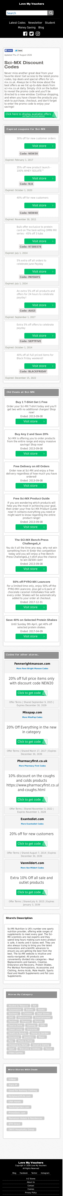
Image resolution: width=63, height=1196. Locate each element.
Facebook (24, 1173)
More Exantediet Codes (32, 824)
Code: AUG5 (27, 310)
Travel (48, 1048)
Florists (38, 1021)
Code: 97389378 (30, 246)
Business (13, 1013)
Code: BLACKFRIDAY (33, 371)
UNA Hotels (15, 1101)
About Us (31, 1182)
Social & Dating (41, 1045)
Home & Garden (39, 1033)
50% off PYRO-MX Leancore (31, 581)
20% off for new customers (32, 834)
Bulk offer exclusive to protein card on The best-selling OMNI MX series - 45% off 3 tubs (37, 230)
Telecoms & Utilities (29, 1048)
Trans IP (13, 1085)
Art (34, 1005)
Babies (29, 1009)
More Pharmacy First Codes (32, 766)
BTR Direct (14, 1124)
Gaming (31, 1025)
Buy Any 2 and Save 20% (31, 434)
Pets (11, 1041)
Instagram (45, 1173)
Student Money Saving (36, 25)
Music (42, 1037)
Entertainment (42, 1017)
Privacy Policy (31, 1193)
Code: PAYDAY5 (30, 277)
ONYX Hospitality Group (21, 1129)
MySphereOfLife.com (20, 1096)
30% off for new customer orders (36, 138)
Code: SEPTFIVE (30, 341)
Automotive (15, 1009)
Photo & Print (25, 1041)
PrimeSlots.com (17, 1112)
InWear (12, 1079)
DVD (11, 1017)
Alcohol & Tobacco (18, 1005)
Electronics (24, 1017)
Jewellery (29, 1037)
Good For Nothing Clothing (23, 1090)
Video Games (16, 1052)
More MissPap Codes (32, 717)
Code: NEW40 (29, 212)
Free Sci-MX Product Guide (31, 498)
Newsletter (35, 22)
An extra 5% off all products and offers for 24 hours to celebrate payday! (36, 294)
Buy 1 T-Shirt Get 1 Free (31, 402)
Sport (11, 1048)
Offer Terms (15, 702)
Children (27, 1013)
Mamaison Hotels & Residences (25, 1118)
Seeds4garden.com (19, 1107)
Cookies (31, 1189)
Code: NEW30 (29, 153)
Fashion (13, 1021)
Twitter (34, 1173)
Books (41, 1009)
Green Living (15, 1029)
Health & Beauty (17, 1033)
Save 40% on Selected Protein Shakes (31, 619)
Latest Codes (17, 22)
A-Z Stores (30, 1179)
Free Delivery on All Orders (31, 466)
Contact (31, 1186)
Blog (41, 27)
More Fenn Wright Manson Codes (32, 668)
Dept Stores (43, 1013)
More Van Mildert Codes (32, 868)
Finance (26, 1021)
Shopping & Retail (18, 1045)
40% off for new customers (32, 197)
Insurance (14, 1037)
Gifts (42, 1025)
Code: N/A (26, 183)
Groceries (32, 1029)
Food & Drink (15, 1025)
